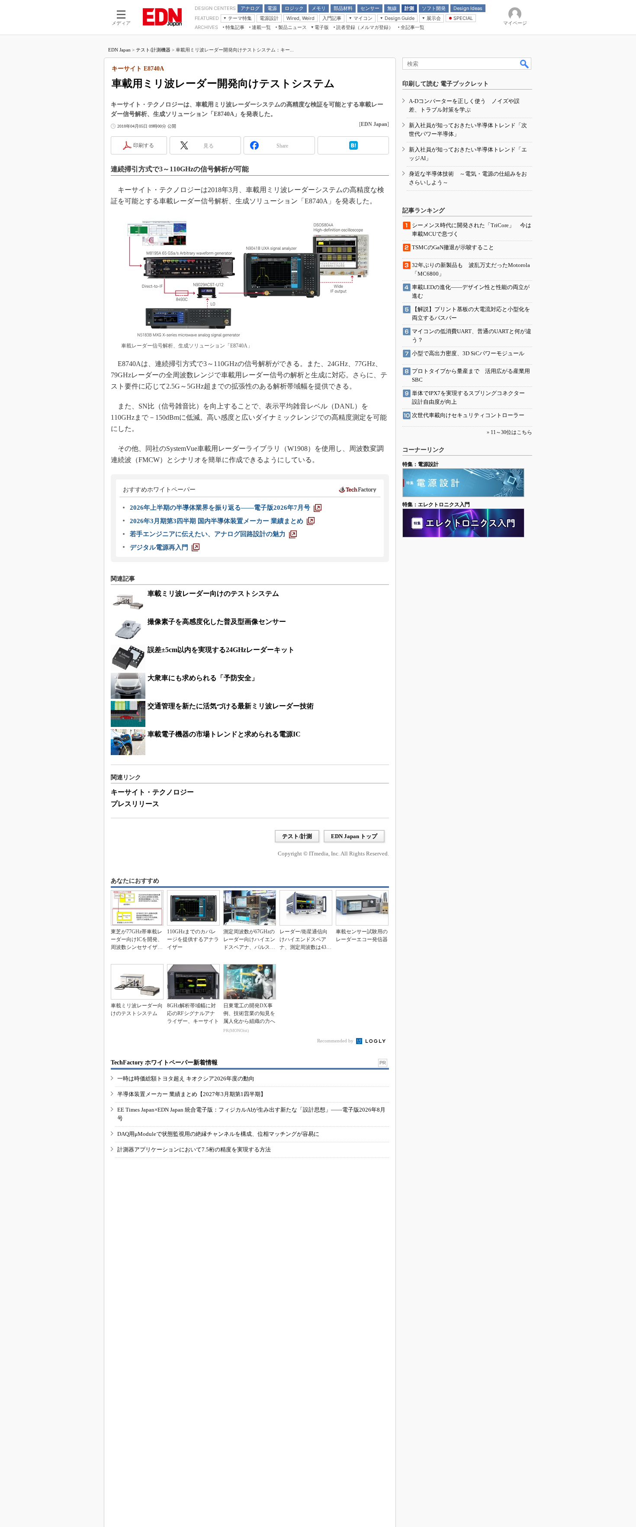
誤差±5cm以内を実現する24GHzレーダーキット (221, 649)
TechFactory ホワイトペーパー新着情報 (164, 1062)
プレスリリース (135, 803)
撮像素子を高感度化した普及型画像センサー (217, 621)
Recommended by (336, 1040)
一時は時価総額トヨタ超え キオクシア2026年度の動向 (185, 1078)
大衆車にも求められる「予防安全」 (203, 678)
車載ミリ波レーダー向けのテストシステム (213, 593)
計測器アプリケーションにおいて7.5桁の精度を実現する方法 (194, 1149)
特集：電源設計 (420, 464)
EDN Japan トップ (354, 836)
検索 (524, 64)
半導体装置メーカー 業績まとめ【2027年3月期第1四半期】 (191, 1094)
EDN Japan (119, 49)
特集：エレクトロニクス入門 (436, 504)
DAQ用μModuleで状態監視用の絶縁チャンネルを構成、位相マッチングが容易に (218, 1134)
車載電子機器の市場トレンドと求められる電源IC (224, 734)
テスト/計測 (297, 836)
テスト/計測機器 (153, 49)
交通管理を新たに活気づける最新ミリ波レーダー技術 (231, 706)
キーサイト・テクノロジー (152, 792)
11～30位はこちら (511, 432)
